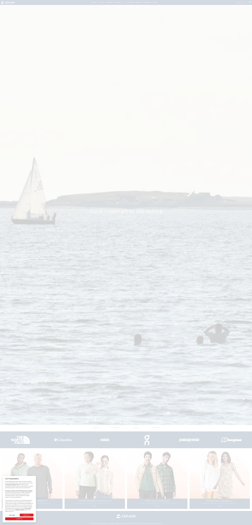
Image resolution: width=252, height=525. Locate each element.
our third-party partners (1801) (12, 484)
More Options (12, 515)
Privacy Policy (28, 508)
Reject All (26, 515)
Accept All (19, 518)
